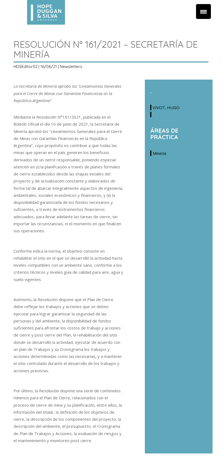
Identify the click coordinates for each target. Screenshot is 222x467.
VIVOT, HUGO (166, 107)
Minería (159, 153)
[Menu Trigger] (203, 11)
